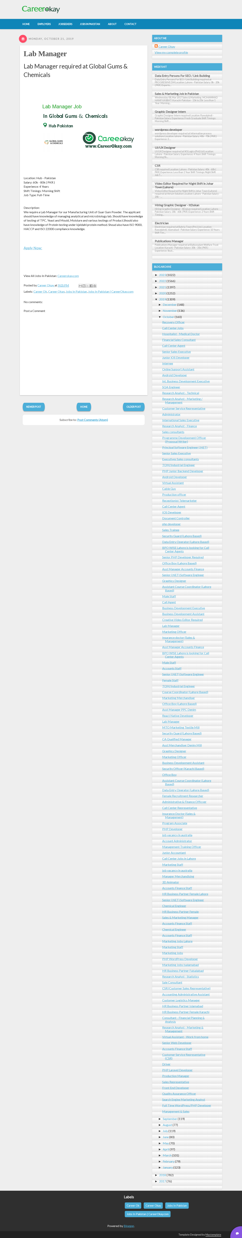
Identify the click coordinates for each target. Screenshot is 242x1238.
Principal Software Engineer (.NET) (184, 447)
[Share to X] (87, 286)
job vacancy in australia (177, 835)
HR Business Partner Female (180, 911)
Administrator (171, 414)
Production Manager (175, 1076)
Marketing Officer (174, 631)
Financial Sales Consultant (179, 339)
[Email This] (80, 286)
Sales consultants (173, 432)
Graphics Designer (174, 580)
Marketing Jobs (172, 953)
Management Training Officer (181, 846)
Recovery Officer (173, 322)
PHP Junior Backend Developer (182, 471)
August (167, 1125)
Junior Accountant (174, 852)
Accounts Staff (172, 668)
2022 (162, 281)
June (166, 1137)
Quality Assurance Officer (179, 1093)
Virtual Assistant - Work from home (185, 1037)
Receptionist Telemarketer (179, 500)
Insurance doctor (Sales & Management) (178, 639)
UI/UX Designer (165, 147)
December (170, 304)
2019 (162, 299)
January (168, 1167)
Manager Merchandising (178, 876)
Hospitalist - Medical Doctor (181, 334)
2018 (162, 1175)
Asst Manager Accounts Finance (183, 569)
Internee (167, 363)
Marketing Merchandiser (178, 698)
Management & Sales (175, 1111)
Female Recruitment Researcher (182, 796)
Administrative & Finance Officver (184, 801)
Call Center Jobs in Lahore (179, 858)
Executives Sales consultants (180, 459)
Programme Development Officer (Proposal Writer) (184, 439)
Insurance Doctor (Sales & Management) (178, 815)
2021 (162, 287)
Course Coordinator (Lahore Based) (185, 692)
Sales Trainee (170, 530)
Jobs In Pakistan (76, 291)
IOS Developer (171, 512)
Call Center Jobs (173, 328)
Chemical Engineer (174, 906)
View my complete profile (171, 52)
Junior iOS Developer (176, 357)
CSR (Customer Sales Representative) (186, 988)
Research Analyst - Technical (180, 393)
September (170, 1119)
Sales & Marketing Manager (180, 917)
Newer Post (33, 406)
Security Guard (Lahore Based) (182, 536)
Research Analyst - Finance (179, 426)
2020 (162, 293)
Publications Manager (169, 241)
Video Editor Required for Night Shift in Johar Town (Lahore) (184, 185)
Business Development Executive (183, 608)
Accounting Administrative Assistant (186, 994)
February (169, 1161)
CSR (157, 165)
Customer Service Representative (183, 408)
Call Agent (169, 602)
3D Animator (170, 882)
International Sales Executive (180, 420)
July (165, 1131)
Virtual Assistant (173, 482)
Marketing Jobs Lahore (177, 941)
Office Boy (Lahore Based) (179, 563)
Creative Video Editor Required (182, 619)
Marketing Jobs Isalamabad (180, 965)
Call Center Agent (173, 345)
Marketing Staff (172, 864)
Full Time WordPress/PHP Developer (186, 1105)
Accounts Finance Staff (177, 888)
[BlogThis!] (84, 286)
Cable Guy (169, 488)
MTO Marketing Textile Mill (180, 727)
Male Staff (169, 596)
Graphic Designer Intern (170, 111)
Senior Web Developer (177, 1042)
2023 (162, 275)
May (166, 1143)
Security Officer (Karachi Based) (183, 768)
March (167, 1155)
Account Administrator (177, 841)
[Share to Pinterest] (95, 286)
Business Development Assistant (183, 614)
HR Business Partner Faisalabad (183, 970)
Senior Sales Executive (176, 351)
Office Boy (169, 774)
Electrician (162, 223)
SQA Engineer (171, 387)
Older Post (133, 406)
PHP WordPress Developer (180, 959)
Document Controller (176, 518)
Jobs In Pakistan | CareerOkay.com (110, 291)
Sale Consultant (172, 982)
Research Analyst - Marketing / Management (182, 400)
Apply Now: (33, 248)
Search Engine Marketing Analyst (183, 1099)
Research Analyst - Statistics (180, 976)
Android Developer (174, 375)
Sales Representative (175, 1082)
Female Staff (170, 680)
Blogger (129, 1226)
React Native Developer (177, 715)
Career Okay (56, 291)
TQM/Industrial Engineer (178, 465)
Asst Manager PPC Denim (179, 709)
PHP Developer (172, 829)
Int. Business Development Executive (186, 381)
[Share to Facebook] (91, 286)
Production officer (174, 494)
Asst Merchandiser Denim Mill (182, 745)
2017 (162, 1181)
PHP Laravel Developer (177, 1070)
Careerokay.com (68, 276)
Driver (166, 1064)
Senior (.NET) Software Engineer (183, 575)
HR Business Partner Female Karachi (185, 1012)
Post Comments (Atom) (92, 419)
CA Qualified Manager (177, 739)
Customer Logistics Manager (181, 1000)
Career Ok (40, 291)
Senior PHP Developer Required (183, 557)
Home (84, 406)
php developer (171, 524)
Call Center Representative (179, 808)
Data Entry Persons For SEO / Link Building (182, 75)
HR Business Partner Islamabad (182, 1006)
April (166, 1149)
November (170, 310)
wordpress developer (168, 129)
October (168, 317)
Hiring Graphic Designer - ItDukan (177, 205)
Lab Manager (45, 53)
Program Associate (174, 823)
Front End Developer (175, 1087)
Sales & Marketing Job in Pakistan (177, 93)
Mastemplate (213, 1234)
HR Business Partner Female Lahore (185, 894)
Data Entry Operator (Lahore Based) (185, 542)
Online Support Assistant (178, 369)
